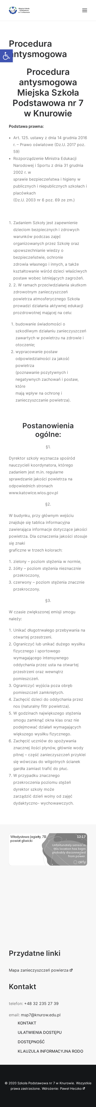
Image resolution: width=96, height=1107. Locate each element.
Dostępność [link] (31, 1041)
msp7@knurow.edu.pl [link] (41, 1014)
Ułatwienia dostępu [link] (40, 1032)
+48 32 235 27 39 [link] (41, 1003)
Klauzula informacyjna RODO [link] (50, 1051)
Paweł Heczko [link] (71, 1088)
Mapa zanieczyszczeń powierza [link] (38, 970)
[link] (6, 55)
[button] (84, 10)
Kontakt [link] (27, 1023)
